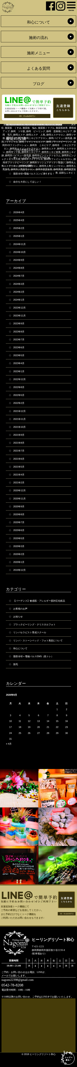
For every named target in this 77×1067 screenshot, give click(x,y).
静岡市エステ (49, 148)
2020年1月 (18, 562)
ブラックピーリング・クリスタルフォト (34, 624)
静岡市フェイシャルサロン (58, 159)
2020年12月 (19, 490)
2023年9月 (18, 323)
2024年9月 (18, 260)
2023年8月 (18, 331)
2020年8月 (18, 514)
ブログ (38, 84)
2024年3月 (18, 284)
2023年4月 (18, 363)
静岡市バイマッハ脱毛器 (18, 155)
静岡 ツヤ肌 (18, 131)
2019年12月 (19, 570)
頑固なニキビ (66, 172)
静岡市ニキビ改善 (51, 152)
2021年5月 (18, 466)
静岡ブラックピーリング (59, 141)
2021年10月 (19, 427)
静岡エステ (19, 134)
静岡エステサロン (55, 134)
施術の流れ (38, 37)
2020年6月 (18, 530)
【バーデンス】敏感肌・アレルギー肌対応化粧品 (39, 600)
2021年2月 (18, 482)
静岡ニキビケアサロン (35, 138)
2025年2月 (18, 228)
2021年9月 (18, 435)
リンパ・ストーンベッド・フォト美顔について (38, 640)
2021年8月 (18, 442)
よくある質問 (38, 68)
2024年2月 (18, 292)
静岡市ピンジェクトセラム (46, 155)
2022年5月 (18, 395)
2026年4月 (18, 212)
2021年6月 (18, 458)
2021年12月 (19, 411)
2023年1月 (18, 371)
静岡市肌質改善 (44, 169)
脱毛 (15, 664)
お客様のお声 (20, 608)
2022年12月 (19, 379)
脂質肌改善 (62, 128)
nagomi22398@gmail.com (17, 979)
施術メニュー (38, 53)
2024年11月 (19, 244)
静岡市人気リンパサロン (52, 166)
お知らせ (18, 616)
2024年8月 (18, 268)
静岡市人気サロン (28, 166)
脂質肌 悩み (30, 128)
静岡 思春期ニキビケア (59, 131)
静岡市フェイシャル (32, 159)
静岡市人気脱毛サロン (22, 169)
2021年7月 (18, 450)
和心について (38, 22)
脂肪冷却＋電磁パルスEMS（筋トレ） (33, 656)
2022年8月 (18, 387)
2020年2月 (18, 554)
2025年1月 (18, 236)
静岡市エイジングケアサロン (25, 148)
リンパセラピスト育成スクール (29, 632)
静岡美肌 (58, 169)
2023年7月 (18, 339)
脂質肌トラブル (46, 128)
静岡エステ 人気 (35, 134)
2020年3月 (18, 546)
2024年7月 (18, 275)
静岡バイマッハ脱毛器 (60, 138)
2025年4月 (18, 220)
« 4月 (9, 743)
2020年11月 (19, 498)
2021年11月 (19, 419)
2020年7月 (18, 522)
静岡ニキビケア (14, 138)
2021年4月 (18, 474)
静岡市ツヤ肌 (13, 152)
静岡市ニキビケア (31, 152)
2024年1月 (18, 299)
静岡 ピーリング (35, 131)
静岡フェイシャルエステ (32, 141)
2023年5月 (18, 355)
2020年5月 (18, 538)
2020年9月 (18, 506)
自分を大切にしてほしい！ (27, 181)
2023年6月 (18, 347)
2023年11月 (19, 315)
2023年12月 (19, 307)
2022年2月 (18, 403)
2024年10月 (19, 252)
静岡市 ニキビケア (40, 145)
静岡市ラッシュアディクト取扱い (47, 162)
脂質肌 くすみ (13, 128)
